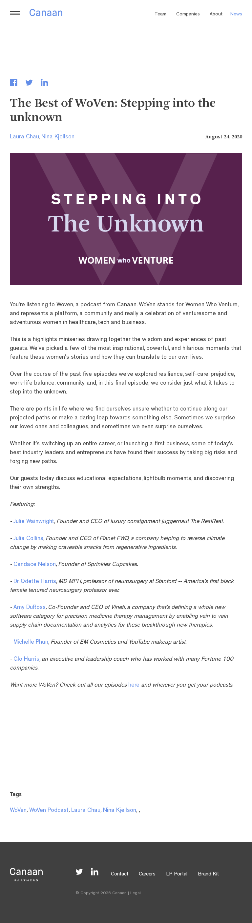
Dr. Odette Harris (34, 582)
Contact (119, 874)
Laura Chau (24, 137)
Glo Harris (26, 660)
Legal (135, 893)
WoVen (18, 811)
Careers (147, 874)
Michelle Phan (30, 643)
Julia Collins (28, 539)
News (236, 14)
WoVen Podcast (49, 811)
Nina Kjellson (57, 137)
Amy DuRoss (29, 608)
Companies (188, 14)
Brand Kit (208, 874)
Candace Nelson (34, 565)
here (133, 686)
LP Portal (176, 874)
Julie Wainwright (33, 522)
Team (160, 14)
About (216, 14)
